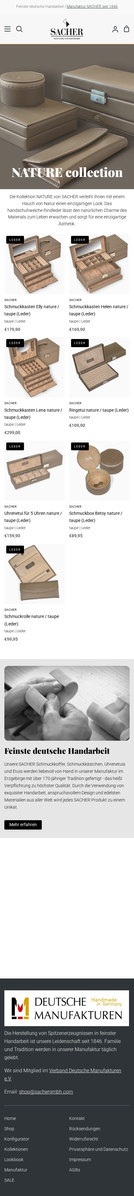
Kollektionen (16, 1149)
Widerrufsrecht (83, 1139)
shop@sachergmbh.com (46, 1092)
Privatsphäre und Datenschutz (98, 1149)
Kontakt (77, 1118)
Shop (9, 1128)
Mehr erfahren (23, 824)
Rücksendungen (84, 1128)
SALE (9, 1180)
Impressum (80, 1159)
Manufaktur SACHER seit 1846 (92, 6)
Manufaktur (15, 1170)
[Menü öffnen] (5, 29)
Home (10, 1118)
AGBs (74, 1170)
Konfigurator (16, 1139)
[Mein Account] (112, 29)
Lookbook (13, 1159)
